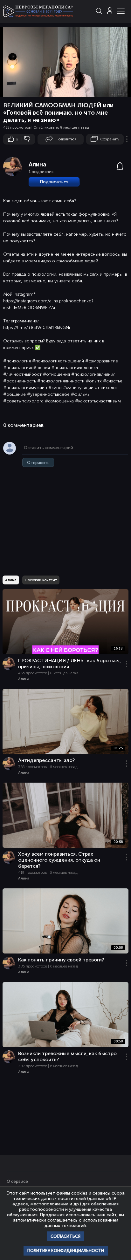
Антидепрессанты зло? (46, 760)
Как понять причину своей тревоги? (61, 960)
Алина (37, 164)
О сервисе (17, 1181)
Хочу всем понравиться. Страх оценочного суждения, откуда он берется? (59, 860)
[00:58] (65, 1046)
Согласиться (65, 1236)
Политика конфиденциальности (65, 1250)
